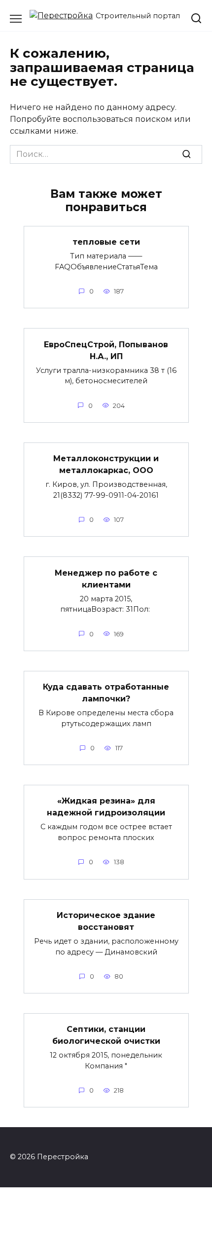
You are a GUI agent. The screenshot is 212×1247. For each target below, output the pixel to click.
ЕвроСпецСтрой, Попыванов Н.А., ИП (106, 350)
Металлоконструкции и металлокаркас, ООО (106, 464)
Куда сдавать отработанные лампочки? (106, 692)
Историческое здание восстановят (106, 921)
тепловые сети (106, 242)
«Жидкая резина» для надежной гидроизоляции (106, 806)
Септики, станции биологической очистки (106, 1035)
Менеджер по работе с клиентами (106, 578)
